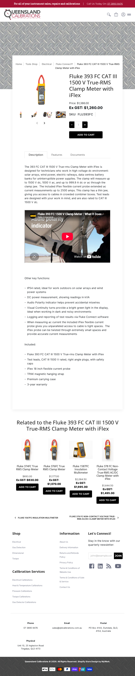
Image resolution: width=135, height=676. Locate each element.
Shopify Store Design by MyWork (93, 661)
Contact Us (65, 587)
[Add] (85, 124)
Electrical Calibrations (22, 580)
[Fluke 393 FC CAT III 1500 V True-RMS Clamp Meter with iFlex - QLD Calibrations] (21, 115)
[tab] (36, 154)
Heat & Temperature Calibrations (27, 585)
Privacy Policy (66, 562)
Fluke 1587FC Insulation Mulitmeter (81, 469)
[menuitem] (108, 15)
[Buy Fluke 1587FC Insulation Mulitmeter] (81, 450)
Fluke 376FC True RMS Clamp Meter (54, 467)
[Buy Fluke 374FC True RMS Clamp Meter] (27, 450)
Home (19, 64)
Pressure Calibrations (22, 591)
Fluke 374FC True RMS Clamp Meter (27, 467)
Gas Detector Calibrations (24, 602)
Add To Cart (27, 487)
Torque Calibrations (21, 596)
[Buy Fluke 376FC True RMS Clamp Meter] (54, 450)
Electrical (47, 64)
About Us (64, 542)
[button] (108, 15)
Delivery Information (69, 547)
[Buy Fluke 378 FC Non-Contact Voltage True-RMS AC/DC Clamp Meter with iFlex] (108, 450)
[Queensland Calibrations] (22, 15)
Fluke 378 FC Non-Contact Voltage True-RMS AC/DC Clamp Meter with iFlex (107, 472)
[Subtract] (71, 124)
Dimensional (18, 553)
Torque (15, 558)
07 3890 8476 (115, 3)
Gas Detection (19, 547)
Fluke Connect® (64, 64)
